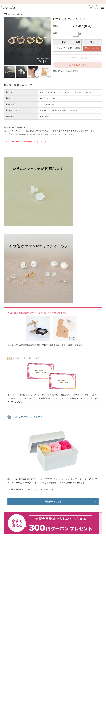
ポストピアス (22, 14)
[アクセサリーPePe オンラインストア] (8, 9)
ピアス (12, 14)
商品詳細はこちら (53, 501)
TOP (5, 14)
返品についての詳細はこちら (65, 71)
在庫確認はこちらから (78, 57)
